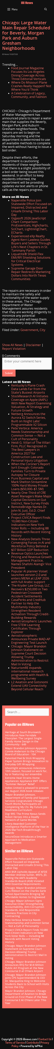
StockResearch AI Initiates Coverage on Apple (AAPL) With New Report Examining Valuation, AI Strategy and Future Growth (31, 403)
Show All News (12, 345)
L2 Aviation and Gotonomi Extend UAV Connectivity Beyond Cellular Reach (29, 685)
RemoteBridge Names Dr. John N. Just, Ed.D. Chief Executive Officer (29, 510)
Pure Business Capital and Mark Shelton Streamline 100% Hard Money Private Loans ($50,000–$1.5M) (30, 483)
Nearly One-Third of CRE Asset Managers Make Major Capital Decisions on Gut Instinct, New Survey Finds (31, 498)
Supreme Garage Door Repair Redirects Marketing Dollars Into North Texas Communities (30, 273)
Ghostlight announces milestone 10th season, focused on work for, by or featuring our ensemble (26, 771)
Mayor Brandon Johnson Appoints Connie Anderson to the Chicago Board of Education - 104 (26, 751)
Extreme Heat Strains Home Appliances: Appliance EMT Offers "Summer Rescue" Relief (26, 781)
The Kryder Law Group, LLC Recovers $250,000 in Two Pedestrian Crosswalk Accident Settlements (30, 590)
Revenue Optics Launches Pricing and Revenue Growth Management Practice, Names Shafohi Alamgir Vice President (31, 560)
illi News (27, 3)
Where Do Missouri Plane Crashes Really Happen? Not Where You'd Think (31, 86)
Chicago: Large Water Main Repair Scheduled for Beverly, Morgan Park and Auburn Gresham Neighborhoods (26, 35)
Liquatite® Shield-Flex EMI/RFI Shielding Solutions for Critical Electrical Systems (30, 259)
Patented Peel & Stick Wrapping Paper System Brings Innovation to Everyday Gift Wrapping (26, 761)
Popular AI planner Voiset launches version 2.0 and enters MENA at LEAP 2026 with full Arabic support (30, 576)
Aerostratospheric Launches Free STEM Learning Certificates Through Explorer (31, 626)
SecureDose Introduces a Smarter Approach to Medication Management (26, 839)
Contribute (32, 1042)
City (42, 330)
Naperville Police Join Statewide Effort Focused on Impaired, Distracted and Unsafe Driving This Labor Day (31, 207)
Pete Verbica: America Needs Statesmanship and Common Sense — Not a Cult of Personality (30, 433)
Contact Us (45, 1039)
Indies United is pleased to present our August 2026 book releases (27, 789)
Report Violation (13, 349)
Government (29, 330)
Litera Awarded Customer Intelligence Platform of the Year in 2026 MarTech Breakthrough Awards (27, 828)
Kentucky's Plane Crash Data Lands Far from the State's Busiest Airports (28, 388)
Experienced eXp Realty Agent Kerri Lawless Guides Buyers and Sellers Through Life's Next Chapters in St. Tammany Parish (31, 243)
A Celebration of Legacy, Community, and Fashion (29, 95)
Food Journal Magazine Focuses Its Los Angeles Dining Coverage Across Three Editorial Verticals (28, 73)
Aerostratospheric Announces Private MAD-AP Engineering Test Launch (30, 639)
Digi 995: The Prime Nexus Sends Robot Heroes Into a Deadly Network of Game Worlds (25, 817)
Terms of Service (15, 1042)
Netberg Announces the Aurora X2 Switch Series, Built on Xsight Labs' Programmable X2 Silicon (29, 419)
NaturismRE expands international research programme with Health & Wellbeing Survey (29, 673)
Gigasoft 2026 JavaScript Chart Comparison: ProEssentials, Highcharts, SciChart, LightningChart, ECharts (29, 225)
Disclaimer (33, 345)
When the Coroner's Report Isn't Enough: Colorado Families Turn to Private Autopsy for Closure (30, 469)
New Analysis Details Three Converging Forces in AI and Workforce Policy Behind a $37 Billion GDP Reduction (30, 544)
